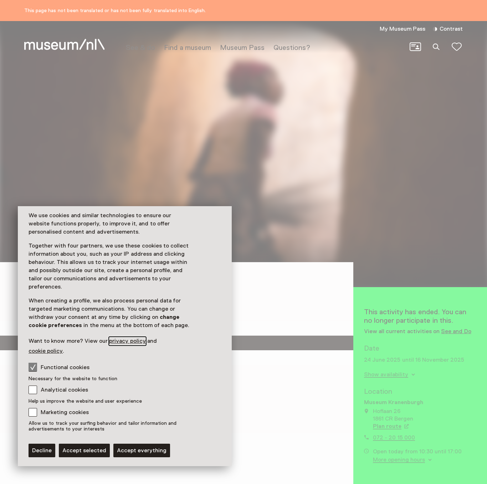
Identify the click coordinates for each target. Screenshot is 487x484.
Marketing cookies (65, 412)
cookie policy (46, 351)
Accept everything (141, 450)
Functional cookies (65, 367)
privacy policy (127, 341)
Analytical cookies (64, 390)
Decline (42, 450)
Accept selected (84, 450)
